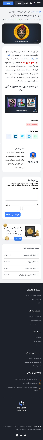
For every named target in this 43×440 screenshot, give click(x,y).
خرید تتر (18, 238)
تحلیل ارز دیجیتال (35, 324)
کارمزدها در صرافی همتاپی (32, 362)
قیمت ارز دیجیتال (35, 299)
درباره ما (38, 337)
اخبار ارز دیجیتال (36, 320)
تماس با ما (37, 341)
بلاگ (39, 303)
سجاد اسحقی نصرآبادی (8, 20)
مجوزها (38, 345)
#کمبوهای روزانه (32, 124)
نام (36, 205)
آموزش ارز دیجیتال (35, 316)
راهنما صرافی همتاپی (34, 358)
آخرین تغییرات (36, 366)
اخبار (33, 12)
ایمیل (7, 205)
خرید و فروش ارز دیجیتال (33, 295)
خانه (37, 12)
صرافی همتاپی (29, 3)
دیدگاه (35, 188)
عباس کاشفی (28, 20)
